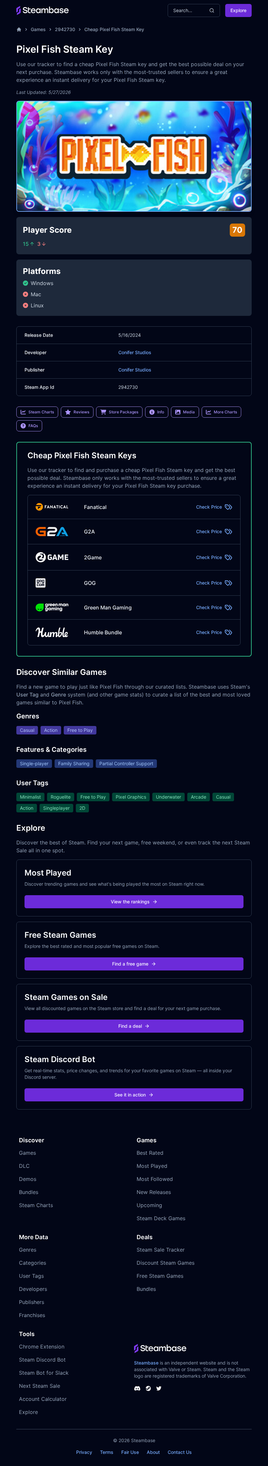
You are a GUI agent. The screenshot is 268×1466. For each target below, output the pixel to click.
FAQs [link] (33, 425)
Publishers (31, 1302)
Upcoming (149, 1205)
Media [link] (189, 411)
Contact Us (180, 1452)
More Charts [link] (225, 411)
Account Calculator (43, 1399)
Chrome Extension (41, 1346)
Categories (32, 1262)
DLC (24, 1166)
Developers (33, 1289)
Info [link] (160, 411)
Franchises (32, 1315)
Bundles (28, 1192)
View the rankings (130, 901)
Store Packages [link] (123, 411)
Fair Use (130, 1452)
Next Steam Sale (39, 1386)
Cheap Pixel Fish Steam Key (114, 29)
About (153, 1452)
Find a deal (130, 1026)
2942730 (65, 29)
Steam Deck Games (161, 1218)
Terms (106, 1452)
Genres (27, 1249)
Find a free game (130, 964)
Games (38, 29)
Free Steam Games (160, 1276)
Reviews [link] (81, 411)
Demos (27, 1179)
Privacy (84, 1452)
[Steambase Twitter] (158, 1388)
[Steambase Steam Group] (148, 1388)
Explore (238, 10)
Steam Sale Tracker (161, 1249)
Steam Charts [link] (41, 411)
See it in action (130, 1094)
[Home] (19, 29)
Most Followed (155, 1179)
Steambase (146, 1363)
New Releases (154, 1192)
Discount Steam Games (165, 1262)
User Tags (31, 1276)
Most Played (152, 1166)
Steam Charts (36, 1205)
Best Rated (150, 1152)
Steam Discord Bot (42, 1359)
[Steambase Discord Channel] (137, 1388)
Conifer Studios (134, 352)
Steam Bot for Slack (44, 1372)
